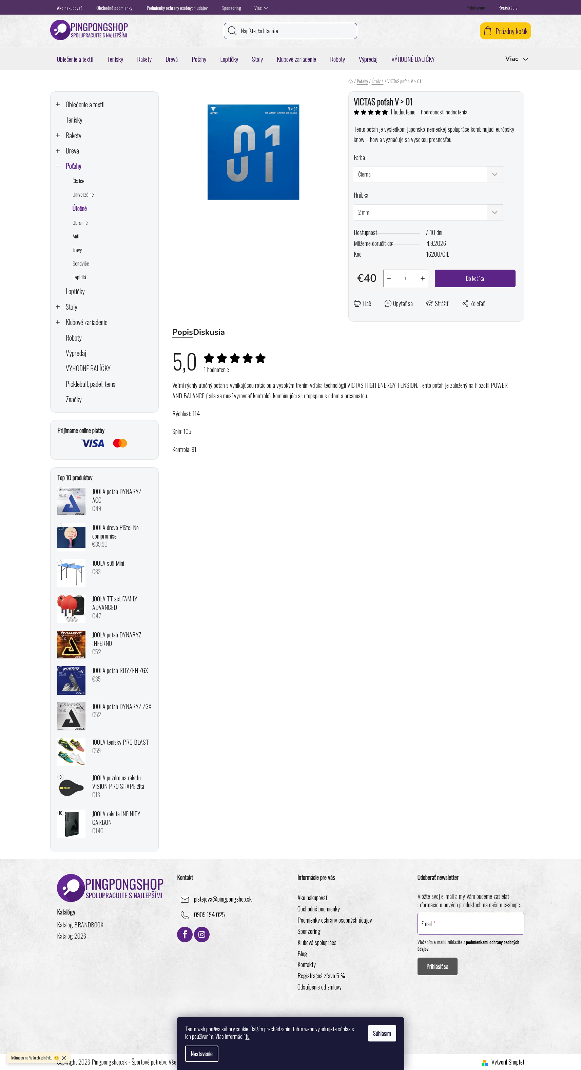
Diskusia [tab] (209, 332)
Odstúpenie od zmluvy (319, 986)
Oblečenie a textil (85, 104)
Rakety (73, 135)
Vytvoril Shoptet (507, 1062)
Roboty (74, 338)
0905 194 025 (209, 914)
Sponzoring (231, 7)
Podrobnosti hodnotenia (444, 112)
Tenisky (74, 120)
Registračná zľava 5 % (321, 975)
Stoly (71, 307)
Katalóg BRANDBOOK (80, 925)
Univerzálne (83, 194)
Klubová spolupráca (316, 942)
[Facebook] (185, 934)
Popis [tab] (182, 332)
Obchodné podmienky (114, 7)
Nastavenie (202, 1054)
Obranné (80, 222)
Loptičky (75, 291)
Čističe (78, 180)
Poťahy (73, 166)
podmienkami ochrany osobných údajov (468, 945)
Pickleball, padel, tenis (90, 384)
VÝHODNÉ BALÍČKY (88, 368)
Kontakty (306, 964)
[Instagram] (202, 934)
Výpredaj (76, 353)
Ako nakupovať (69, 7)
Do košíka (475, 278)
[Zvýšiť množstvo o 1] (423, 278)
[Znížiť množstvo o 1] (389, 278)
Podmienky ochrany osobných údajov (177, 7)
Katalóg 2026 (71, 936)
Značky (74, 399)
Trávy (77, 249)
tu (248, 1036)
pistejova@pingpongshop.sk (223, 898)
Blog (302, 953)
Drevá (72, 151)
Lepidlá (79, 276)
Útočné (80, 208)
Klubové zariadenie (87, 322)
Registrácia (508, 7)
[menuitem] (75, 58)
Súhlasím (382, 1033)
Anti (76, 236)
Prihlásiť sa (437, 966)
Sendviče (81, 263)
